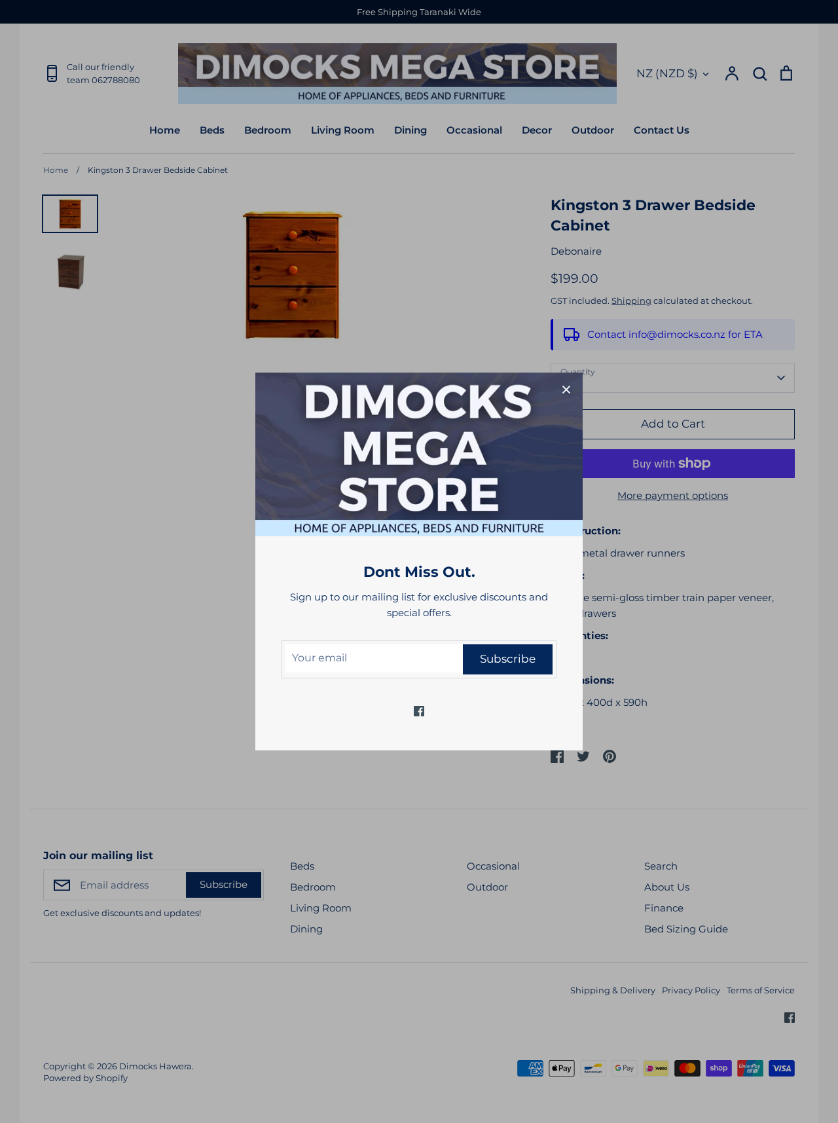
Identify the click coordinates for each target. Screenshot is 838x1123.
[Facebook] (419, 711)
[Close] (566, 389)
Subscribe (508, 658)
